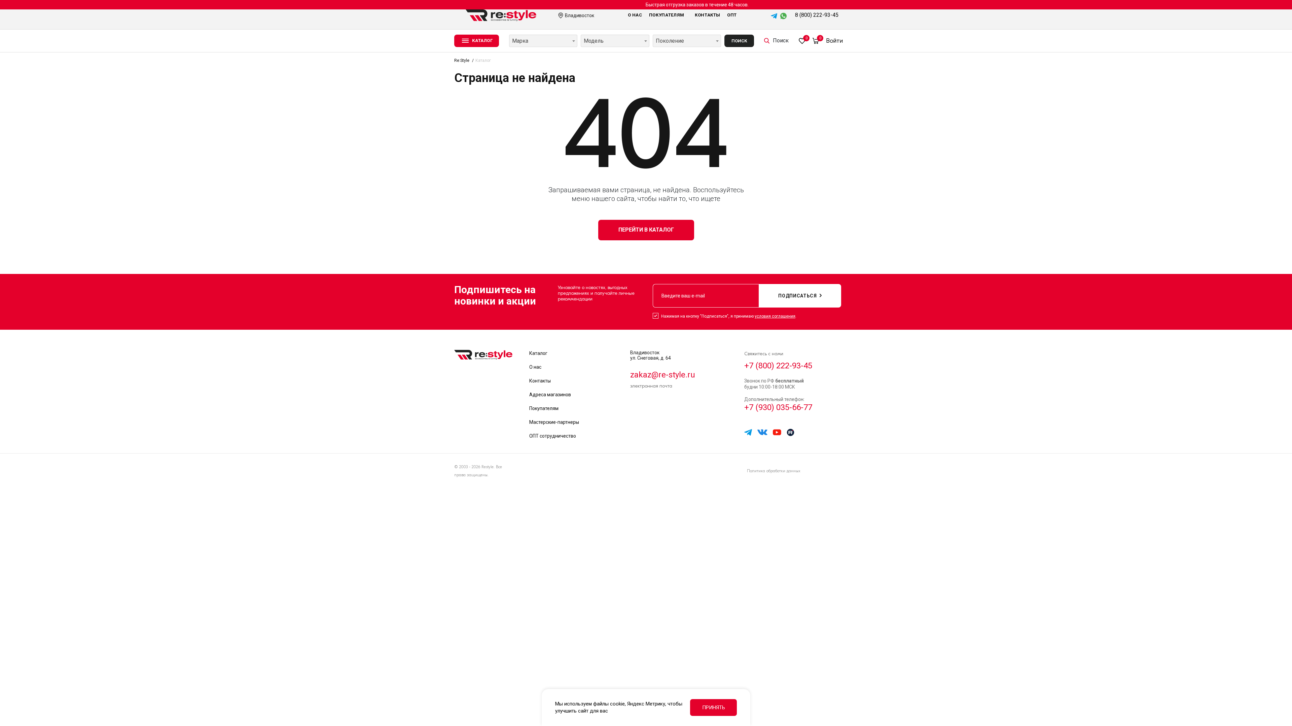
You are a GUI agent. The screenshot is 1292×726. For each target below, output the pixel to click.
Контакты (707, 14)
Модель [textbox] (594, 41)
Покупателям (666, 14)
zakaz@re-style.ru (662, 374)
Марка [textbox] (520, 41)
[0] (802, 40)
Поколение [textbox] (670, 41)
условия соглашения (775, 316)
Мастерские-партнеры (554, 422)
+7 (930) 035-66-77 (778, 407)
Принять (713, 707)
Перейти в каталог (646, 230)
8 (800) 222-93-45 (816, 15)
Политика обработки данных (773, 471)
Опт (732, 14)
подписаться (797, 295)
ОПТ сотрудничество (552, 436)
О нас (635, 14)
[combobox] (543, 41)
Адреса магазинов (550, 394)
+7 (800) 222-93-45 (778, 365)
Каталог (538, 353)
